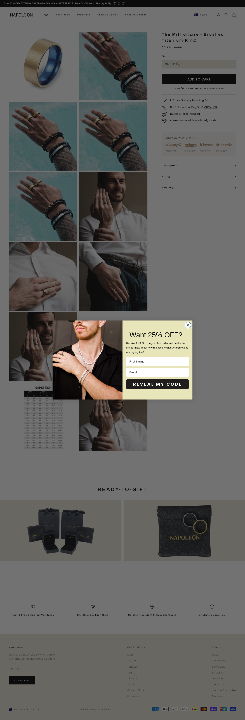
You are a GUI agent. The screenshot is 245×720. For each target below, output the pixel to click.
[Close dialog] (188, 325)
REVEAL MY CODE (157, 384)
